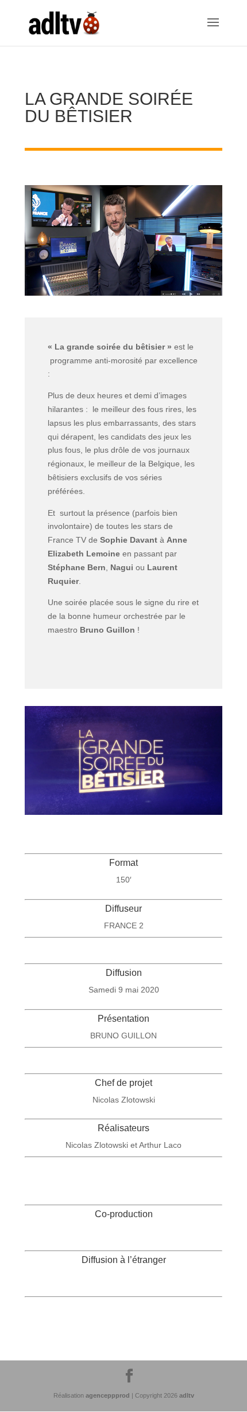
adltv (186, 1395)
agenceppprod (108, 1395)
